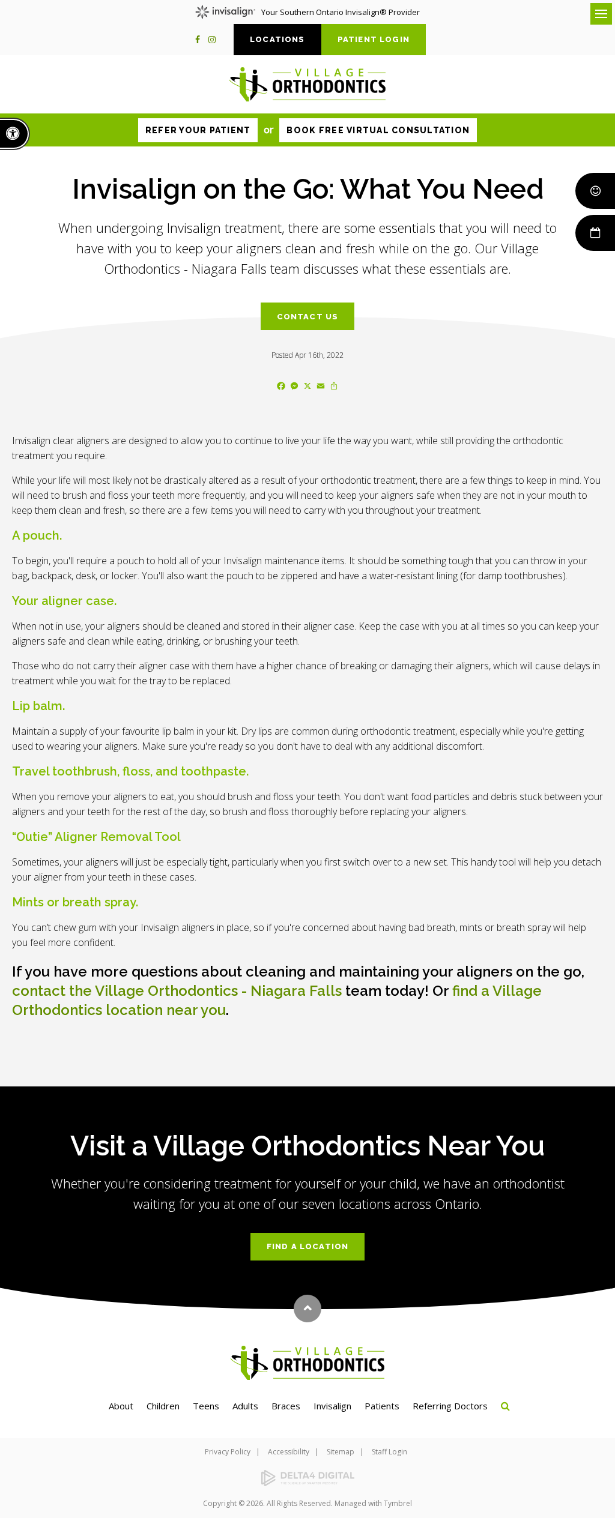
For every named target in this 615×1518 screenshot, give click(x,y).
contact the (177, 990)
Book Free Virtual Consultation (378, 130)
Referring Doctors (450, 1406)
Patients (382, 1406)
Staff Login (389, 1452)
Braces (285, 1406)
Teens (206, 1406)
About (121, 1406)
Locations (277, 39)
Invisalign (332, 1406)
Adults (245, 1406)
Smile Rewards (595, 191)
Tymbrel (398, 1503)
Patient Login (374, 39)
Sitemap (340, 1452)
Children (163, 1406)
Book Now (595, 233)
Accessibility (288, 1452)
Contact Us (308, 316)
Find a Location (308, 1246)
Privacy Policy (227, 1452)
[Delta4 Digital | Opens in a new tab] (307, 1478)
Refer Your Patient (198, 130)
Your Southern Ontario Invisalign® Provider (340, 12)
